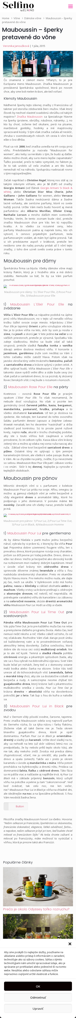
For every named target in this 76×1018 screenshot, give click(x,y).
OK (38, 986)
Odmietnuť (38, 997)
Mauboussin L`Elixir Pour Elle (37, 304)
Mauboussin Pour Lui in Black (37, 706)
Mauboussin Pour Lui (24, 533)
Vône (17, 18)
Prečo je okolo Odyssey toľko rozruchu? (36, 909)
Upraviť (38, 1008)
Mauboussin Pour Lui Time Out (36, 612)
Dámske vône (32, 18)
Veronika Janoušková (16, 46)
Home (5, 18)
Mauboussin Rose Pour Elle (30, 386)
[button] (70, 944)
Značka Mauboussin (30, 116)
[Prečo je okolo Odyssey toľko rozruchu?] (38, 905)
